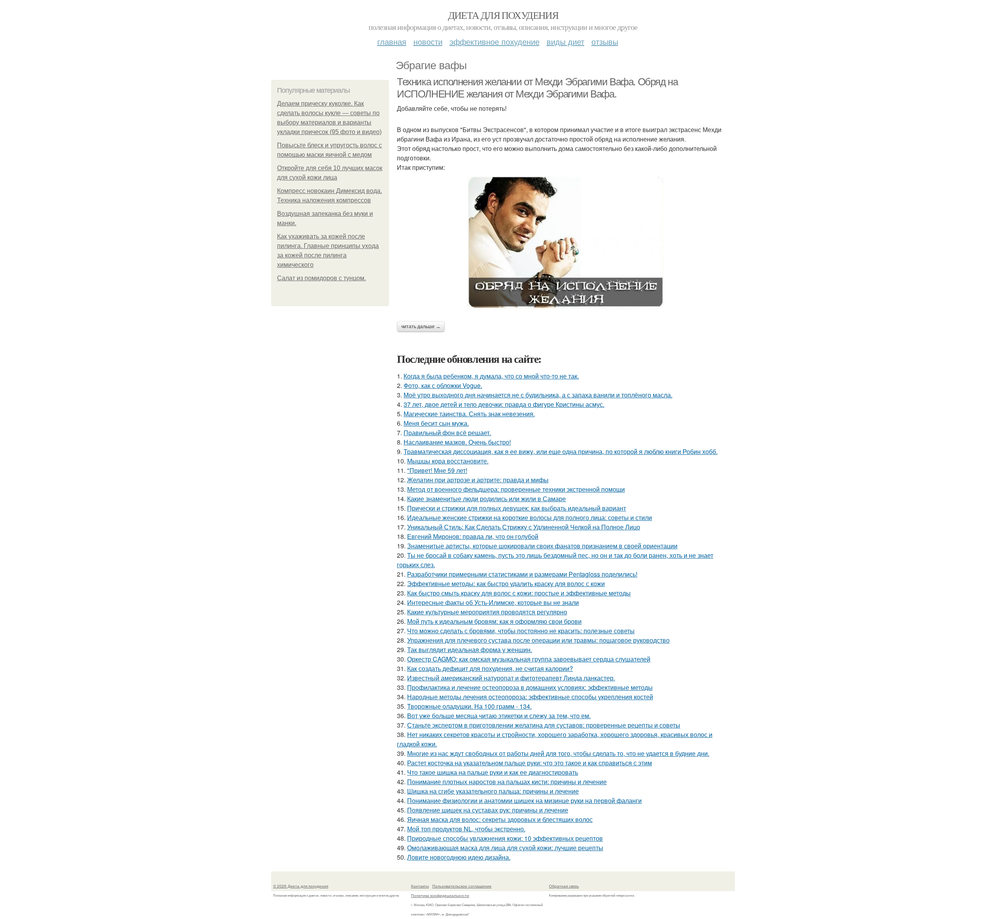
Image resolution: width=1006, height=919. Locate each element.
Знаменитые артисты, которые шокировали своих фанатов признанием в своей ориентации (542, 545)
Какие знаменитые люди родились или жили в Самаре (486, 498)
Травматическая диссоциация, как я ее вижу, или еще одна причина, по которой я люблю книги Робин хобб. (561, 451)
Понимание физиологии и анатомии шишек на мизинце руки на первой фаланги (524, 800)
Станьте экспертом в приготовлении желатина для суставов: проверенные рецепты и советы (543, 725)
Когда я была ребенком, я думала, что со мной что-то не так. (491, 375)
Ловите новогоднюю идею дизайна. (458, 857)
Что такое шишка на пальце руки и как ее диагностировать (492, 772)
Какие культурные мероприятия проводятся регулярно (487, 611)
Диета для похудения (503, 15)
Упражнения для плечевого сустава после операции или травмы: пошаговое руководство (538, 640)
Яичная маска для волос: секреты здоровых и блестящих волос (500, 819)
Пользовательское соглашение (462, 886)
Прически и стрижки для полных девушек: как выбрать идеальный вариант (516, 508)
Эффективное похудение (495, 41)
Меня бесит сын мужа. (436, 423)
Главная (391, 41)
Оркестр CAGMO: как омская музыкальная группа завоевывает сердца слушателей (528, 659)
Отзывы (604, 41)
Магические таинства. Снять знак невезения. (469, 413)
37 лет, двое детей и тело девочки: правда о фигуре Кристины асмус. (504, 404)
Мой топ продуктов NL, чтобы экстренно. (466, 828)
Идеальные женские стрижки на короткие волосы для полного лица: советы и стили (529, 517)
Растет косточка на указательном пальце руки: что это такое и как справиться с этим (529, 762)
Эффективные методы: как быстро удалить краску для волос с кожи (506, 583)
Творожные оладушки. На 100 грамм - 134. (469, 706)
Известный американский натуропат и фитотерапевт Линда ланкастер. (511, 677)
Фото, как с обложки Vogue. (443, 385)
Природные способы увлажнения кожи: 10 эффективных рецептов (505, 838)
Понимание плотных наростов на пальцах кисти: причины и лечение (507, 781)
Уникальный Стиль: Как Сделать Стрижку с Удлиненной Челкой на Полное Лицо (523, 526)
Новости (427, 41)
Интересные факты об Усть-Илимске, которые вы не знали (493, 602)
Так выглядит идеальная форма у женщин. (469, 649)
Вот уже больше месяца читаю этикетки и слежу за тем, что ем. (499, 715)
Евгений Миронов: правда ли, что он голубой (472, 536)
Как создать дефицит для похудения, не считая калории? (490, 668)
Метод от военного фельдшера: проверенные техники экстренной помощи (516, 489)
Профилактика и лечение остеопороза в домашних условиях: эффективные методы (530, 687)
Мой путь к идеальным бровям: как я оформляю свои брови (494, 621)
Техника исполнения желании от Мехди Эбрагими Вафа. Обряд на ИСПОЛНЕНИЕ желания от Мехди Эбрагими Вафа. (537, 88)
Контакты (420, 886)
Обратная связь (564, 886)
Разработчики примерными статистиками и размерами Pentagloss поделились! (522, 574)
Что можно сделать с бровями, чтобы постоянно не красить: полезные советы (521, 630)
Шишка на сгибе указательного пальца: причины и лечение (493, 791)
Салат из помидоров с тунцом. (321, 278)
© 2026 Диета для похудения (300, 886)
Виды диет (565, 41)
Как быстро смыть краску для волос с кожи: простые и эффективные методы (519, 592)
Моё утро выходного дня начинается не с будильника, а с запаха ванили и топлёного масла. (538, 394)
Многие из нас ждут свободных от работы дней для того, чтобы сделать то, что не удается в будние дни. (558, 753)
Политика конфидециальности (440, 895)
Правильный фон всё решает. (447, 432)
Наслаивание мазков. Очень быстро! (457, 442)
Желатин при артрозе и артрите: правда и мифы (478, 479)
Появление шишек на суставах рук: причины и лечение (487, 809)
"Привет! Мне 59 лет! (437, 470)
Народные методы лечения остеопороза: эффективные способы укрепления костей (530, 696)
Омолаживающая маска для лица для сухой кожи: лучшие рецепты (505, 847)
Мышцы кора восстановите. (447, 460)
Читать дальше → (421, 326)
